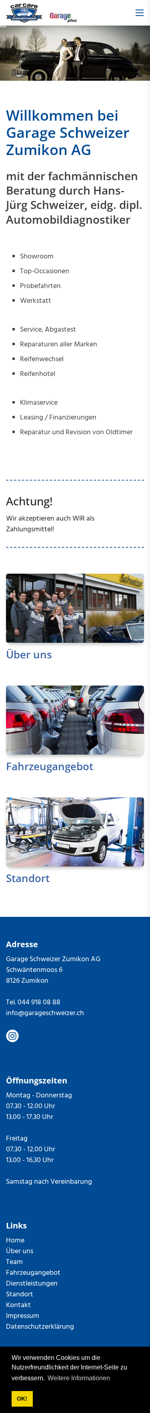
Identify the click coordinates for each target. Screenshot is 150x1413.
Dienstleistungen (32, 1284)
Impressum (22, 1316)
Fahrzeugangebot (49, 766)
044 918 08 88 (39, 1002)
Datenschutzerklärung (40, 1327)
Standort (28, 878)
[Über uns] (75, 608)
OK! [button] (22, 1398)
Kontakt (18, 1305)
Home (15, 1240)
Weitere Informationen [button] (79, 1378)
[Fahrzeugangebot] (75, 720)
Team (14, 1262)
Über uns (29, 654)
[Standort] (75, 831)
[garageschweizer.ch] (41, 13)
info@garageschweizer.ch (45, 1013)
